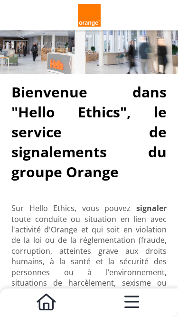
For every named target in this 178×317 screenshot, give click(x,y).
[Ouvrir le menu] (132, 302)
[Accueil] (46, 302)
